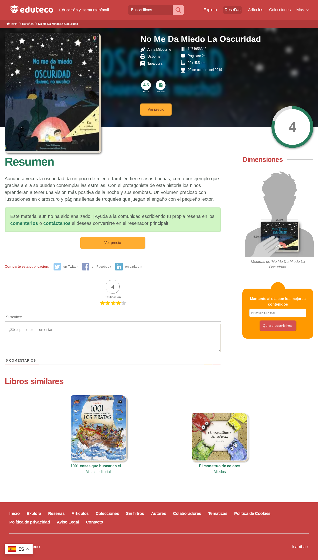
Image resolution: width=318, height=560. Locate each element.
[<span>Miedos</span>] (161, 85)
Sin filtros (135, 513)
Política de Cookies (252, 513)
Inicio (14, 513)
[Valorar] (292, 127)
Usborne (153, 56)
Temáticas (217, 513)
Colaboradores (187, 513)
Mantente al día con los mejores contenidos (278, 301)
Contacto (94, 522)
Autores (158, 513)
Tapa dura (154, 63)
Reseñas (232, 9)
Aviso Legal (68, 522)
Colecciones (280, 9)
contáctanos (57, 223)
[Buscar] (178, 10)
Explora (210, 9)
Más (300, 9)
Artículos (255, 9)
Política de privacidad (29, 522)
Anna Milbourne (159, 49)
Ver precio (156, 109)
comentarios (24, 223)
